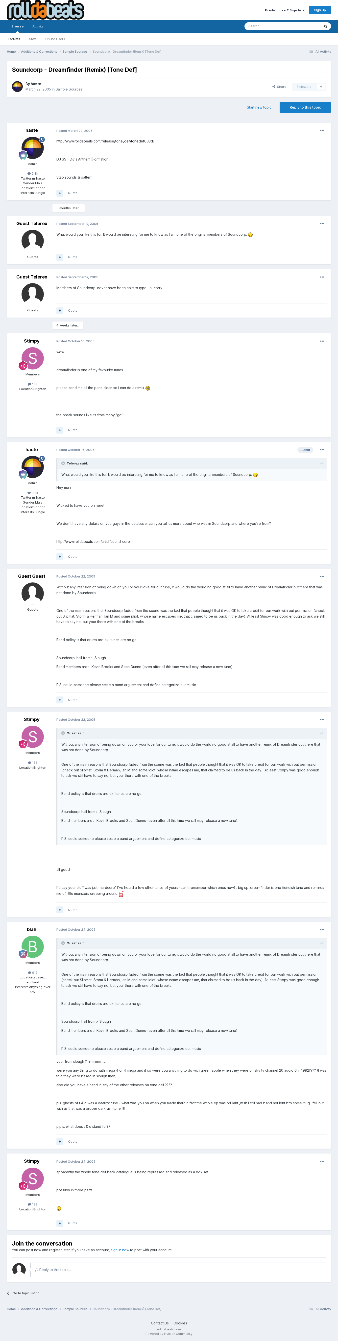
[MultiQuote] (59, 193)
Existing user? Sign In (284, 10)
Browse (17, 26)
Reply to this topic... (54, 1270)
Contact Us (160, 1323)
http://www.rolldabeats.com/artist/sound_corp (93, 541)
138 (34, 384)
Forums (14, 39)
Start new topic (259, 107)
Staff (32, 39)
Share (280, 87)
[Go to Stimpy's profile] (33, 358)
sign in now (120, 1250)
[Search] (325, 26)
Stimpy (32, 341)
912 (34, 972)
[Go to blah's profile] (33, 947)
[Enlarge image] (250, 234)
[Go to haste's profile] (17, 86)
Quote (72, 193)
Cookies (180, 1323)
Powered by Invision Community (169, 1334)
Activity (38, 26)
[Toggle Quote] (63, 463)
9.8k (34, 173)
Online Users (55, 39)
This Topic (306, 26)
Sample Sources (69, 89)
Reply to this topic (305, 107)
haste (36, 84)
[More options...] (322, 131)
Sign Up (320, 10)
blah (31, 929)
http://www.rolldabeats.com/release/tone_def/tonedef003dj (105, 141)
